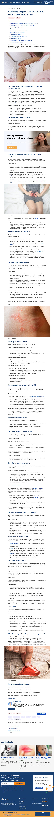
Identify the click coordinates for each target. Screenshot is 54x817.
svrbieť (11, 175)
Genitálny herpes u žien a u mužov (17, 32)
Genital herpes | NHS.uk (13, 728)
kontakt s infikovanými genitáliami (38, 396)
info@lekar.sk (45, 801)
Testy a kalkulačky (22, 806)
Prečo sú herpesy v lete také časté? (8, 757)
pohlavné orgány (17, 719)
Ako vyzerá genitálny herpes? (16, 27)
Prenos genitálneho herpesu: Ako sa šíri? (18, 30)
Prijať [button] (43, 812)
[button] (17, 815)
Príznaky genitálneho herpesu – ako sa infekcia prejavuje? (22, 25)
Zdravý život (12, 2)
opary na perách (38, 399)
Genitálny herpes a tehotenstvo (16, 34)
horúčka (23, 716)
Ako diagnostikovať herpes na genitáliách (18, 36)
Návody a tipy (21, 804)
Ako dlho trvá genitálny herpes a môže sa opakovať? (21, 40)
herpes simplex (34, 92)
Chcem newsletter (19, 783)
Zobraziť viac (10, 732)
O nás (33, 801)
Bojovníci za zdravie (35, 804)
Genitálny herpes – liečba (15, 38)
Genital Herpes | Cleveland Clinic (14, 730)
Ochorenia (18, 2)
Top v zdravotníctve (25, 2)
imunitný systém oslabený (15, 102)
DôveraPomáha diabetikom (37, 803)
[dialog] (27, 814)
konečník (28, 716)
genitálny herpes (16, 716)
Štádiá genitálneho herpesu (16, 28)
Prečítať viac (30, 814)
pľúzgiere (10, 719)
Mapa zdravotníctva (22, 808)
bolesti (10, 716)
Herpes (38, 760)
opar (39, 716)
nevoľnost (34, 716)
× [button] (52, 811)
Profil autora (11, 709)
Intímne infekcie (11, 17)
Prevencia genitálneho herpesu (16, 42)
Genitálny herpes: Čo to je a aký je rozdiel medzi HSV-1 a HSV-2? (24, 23)
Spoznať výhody (38, 787)
